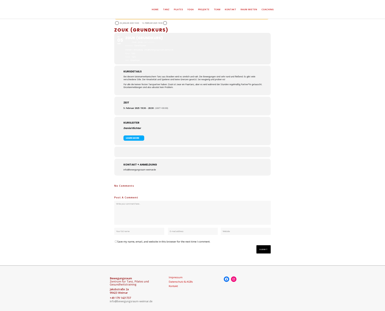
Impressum (175, 277)
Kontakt (173, 286)
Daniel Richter (132, 128)
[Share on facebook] (188, 152)
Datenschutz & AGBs (181, 282)
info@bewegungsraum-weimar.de (131, 301)
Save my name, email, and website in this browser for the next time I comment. (163, 241)
